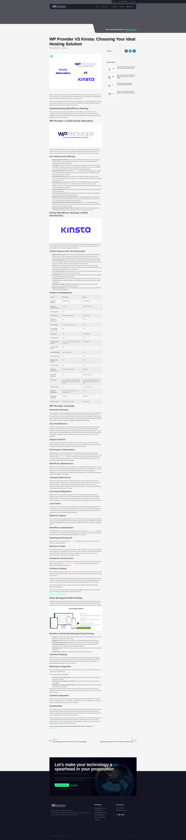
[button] (126, 51)
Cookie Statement (99, 815)
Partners (97, 819)
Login (133, 1)
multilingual (73, 541)
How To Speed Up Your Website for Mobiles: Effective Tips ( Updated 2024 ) (126, 77)
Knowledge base (123, 1)
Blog (114, 1)
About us (114, 6)
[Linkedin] (119, 815)
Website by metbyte (70, 836)
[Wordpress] (124, 815)
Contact (122, 6)
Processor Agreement (101, 812)
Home (97, 6)
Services (104, 6)
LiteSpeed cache (91, 531)
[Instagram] (117, 815)
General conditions (130, 836)
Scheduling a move (100, 808)
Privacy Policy (98, 810)
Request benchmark (131, 29)
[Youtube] (122, 815)
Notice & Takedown (100, 817)
